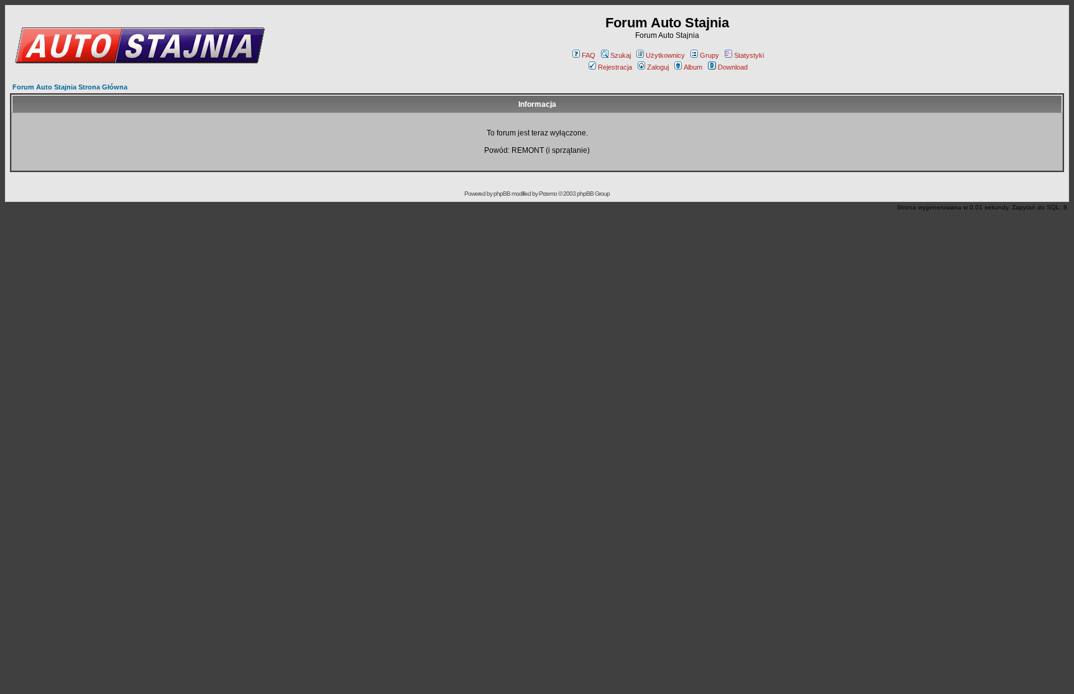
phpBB (501, 193)
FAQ (588, 55)
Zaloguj (658, 67)
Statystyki (749, 55)
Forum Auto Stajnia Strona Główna (69, 87)
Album (693, 67)
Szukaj (620, 55)
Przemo (548, 193)
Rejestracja (615, 67)
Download (733, 67)
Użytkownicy (665, 55)
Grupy (709, 55)
